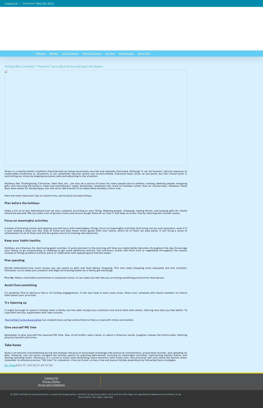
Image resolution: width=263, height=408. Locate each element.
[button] (155, 53)
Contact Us (11, 3)
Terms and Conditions (51, 385)
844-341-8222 (45, 3)
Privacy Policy (51, 381)
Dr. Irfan (10, 365)
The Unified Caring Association (23, 319)
